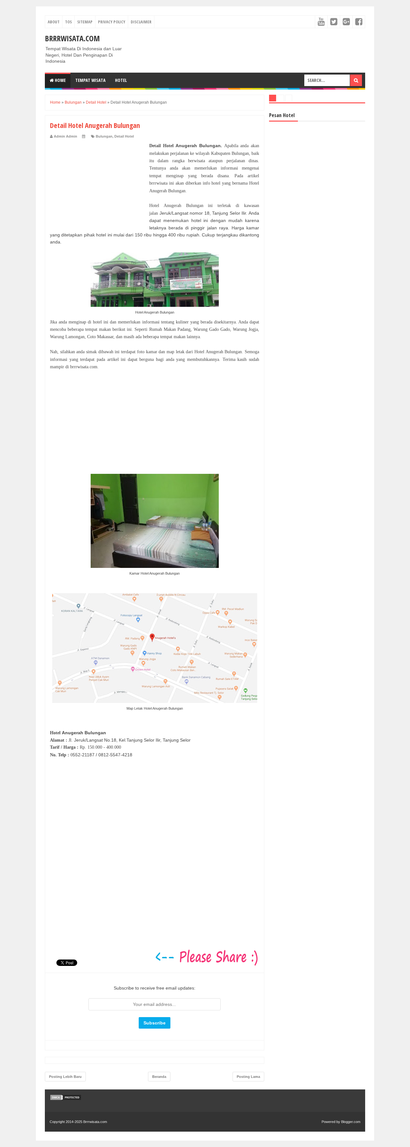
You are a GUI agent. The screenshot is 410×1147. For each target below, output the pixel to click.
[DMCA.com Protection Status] (66, 1099)
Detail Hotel (124, 136)
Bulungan (104, 136)
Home (60, 80)
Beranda (159, 1077)
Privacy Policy (111, 22)
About (54, 22)
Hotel (121, 80)
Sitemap (85, 22)
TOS (68, 22)
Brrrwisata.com (72, 38)
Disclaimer (141, 22)
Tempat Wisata (90, 80)
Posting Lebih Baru (65, 1077)
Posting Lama (248, 1077)
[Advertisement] (98, 182)
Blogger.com (350, 1122)
